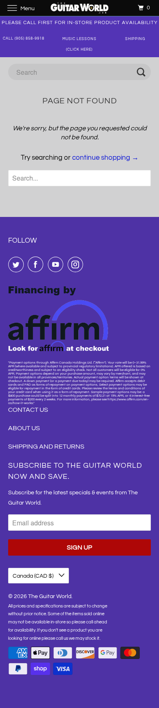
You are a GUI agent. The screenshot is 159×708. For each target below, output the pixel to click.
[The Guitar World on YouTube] (57, 264)
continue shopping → (105, 157)
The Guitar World (49, 596)
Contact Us (28, 409)
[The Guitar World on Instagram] (77, 264)
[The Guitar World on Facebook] (37, 264)
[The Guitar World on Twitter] (17, 264)
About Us (24, 428)
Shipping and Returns (46, 446)
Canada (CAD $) (34, 576)
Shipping (135, 39)
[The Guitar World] (79, 8)
